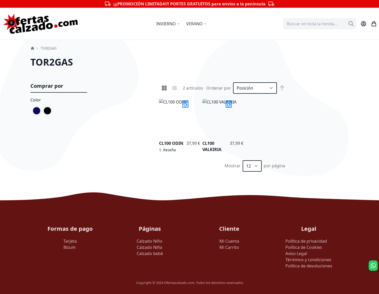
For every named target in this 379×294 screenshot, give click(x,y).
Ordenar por (218, 88)
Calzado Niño (149, 241)
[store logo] (40, 23)
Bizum (69, 247)
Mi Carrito (229, 247)
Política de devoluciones (308, 266)
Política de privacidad (306, 241)
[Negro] (47, 110)
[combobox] (319, 23)
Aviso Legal (296, 253)
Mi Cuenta (229, 241)
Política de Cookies (303, 247)
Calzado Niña (149, 247)
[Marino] (36, 110)
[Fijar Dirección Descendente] (282, 88)
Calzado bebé (150, 253)
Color (35, 100)
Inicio (32, 48)
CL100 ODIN (171, 143)
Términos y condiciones (308, 260)
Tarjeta (70, 241)
